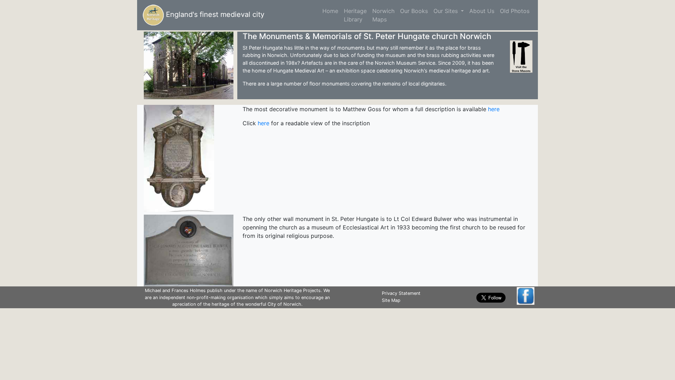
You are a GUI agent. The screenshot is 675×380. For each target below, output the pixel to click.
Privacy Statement (401, 293)
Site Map (391, 300)
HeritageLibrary (355, 15)
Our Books (414, 10)
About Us (481, 10)
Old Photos (514, 10)
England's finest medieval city (214, 14)
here (494, 109)
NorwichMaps (383, 15)
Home (331, 10)
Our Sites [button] (446, 10)
